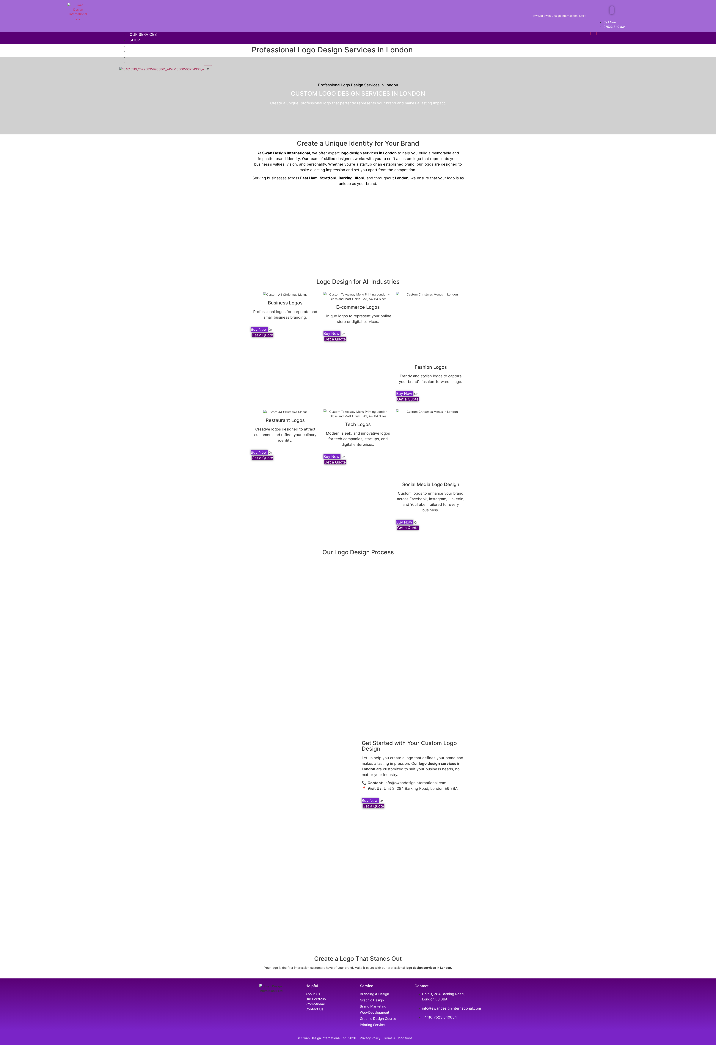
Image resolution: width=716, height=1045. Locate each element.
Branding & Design (374, 994)
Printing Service (373, 1025)
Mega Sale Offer (147, 57)
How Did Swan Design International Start (558, 16)
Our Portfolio (145, 45)
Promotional (315, 1004)
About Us (139, 51)
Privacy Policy (371, 1038)
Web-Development (374, 1012)
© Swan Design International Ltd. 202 (325, 1038)
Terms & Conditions (397, 1038)
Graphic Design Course (378, 1019)
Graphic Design (372, 1000)
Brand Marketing (373, 1006)
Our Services (143, 34)
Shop (135, 40)
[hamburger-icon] (593, 33)
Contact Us (314, 1009)
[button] (612, 10)
